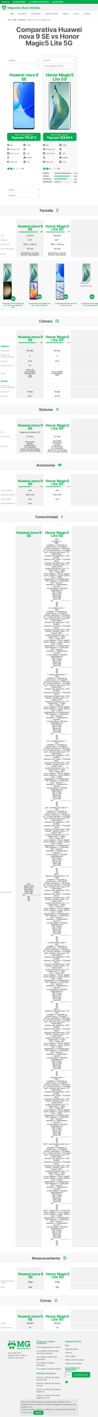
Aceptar (38, 1412)
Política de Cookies (73, 1363)
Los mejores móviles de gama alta (46, 1358)
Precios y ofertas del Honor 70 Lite (48, 1384)
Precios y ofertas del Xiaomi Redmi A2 (48, 1390)
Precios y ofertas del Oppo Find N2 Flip (48, 1378)
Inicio (12, 14)
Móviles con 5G (36, 895)
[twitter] (66, 1381)
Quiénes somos (71, 1349)
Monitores (58, 2)
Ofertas (76, 14)
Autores (68, 1352)
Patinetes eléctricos (40, 2)
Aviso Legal (70, 1356)
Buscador (22, 14)
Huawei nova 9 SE (23, 77)
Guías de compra (51, 14)
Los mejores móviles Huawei (48, 1369)
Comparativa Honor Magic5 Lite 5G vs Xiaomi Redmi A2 (39, 304)
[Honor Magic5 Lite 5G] (59, 106)
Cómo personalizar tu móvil (48, 1347)
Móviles (6, 2)
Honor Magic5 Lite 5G (60, 77)
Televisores (20, 2)
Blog (67, 1345)
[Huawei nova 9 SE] (24, 106)
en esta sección (26, 1412)
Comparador (36, 14)
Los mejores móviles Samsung (45, 1364)
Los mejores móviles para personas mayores (47, 1352)
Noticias (87, 14)
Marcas (66, 14)
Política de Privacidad (74, 1360)
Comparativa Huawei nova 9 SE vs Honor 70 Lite (66, 304)
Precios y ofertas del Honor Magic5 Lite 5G (48, 1396)
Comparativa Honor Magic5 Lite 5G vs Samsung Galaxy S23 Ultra (13, 305)
